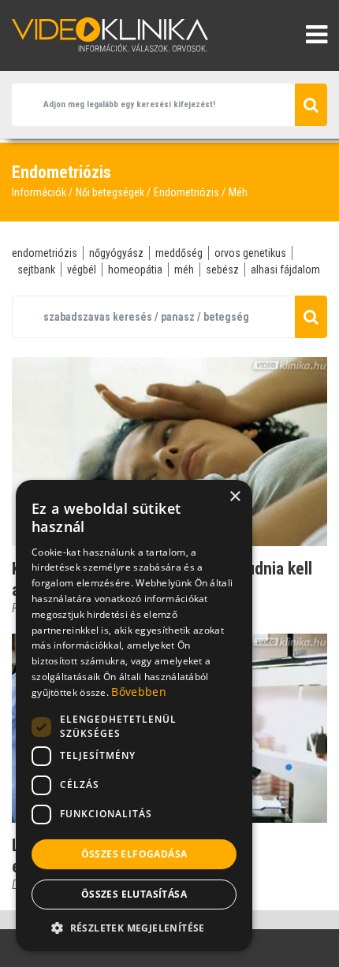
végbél (81, 269)
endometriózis (44, 253)
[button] (134, 927)
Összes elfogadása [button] (134, 854)
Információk (39, 192)
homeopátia (135, 269)
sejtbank (36, 269)
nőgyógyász (116, 253)
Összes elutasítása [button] (134, 894)
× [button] (234, 497)
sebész (222, 269)
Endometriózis (186, 192)
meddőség (179, 253)
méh (184, 269)
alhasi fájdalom (285, 269)
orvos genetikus (250, 253)
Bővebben (138, 691)
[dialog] (134, 715)
